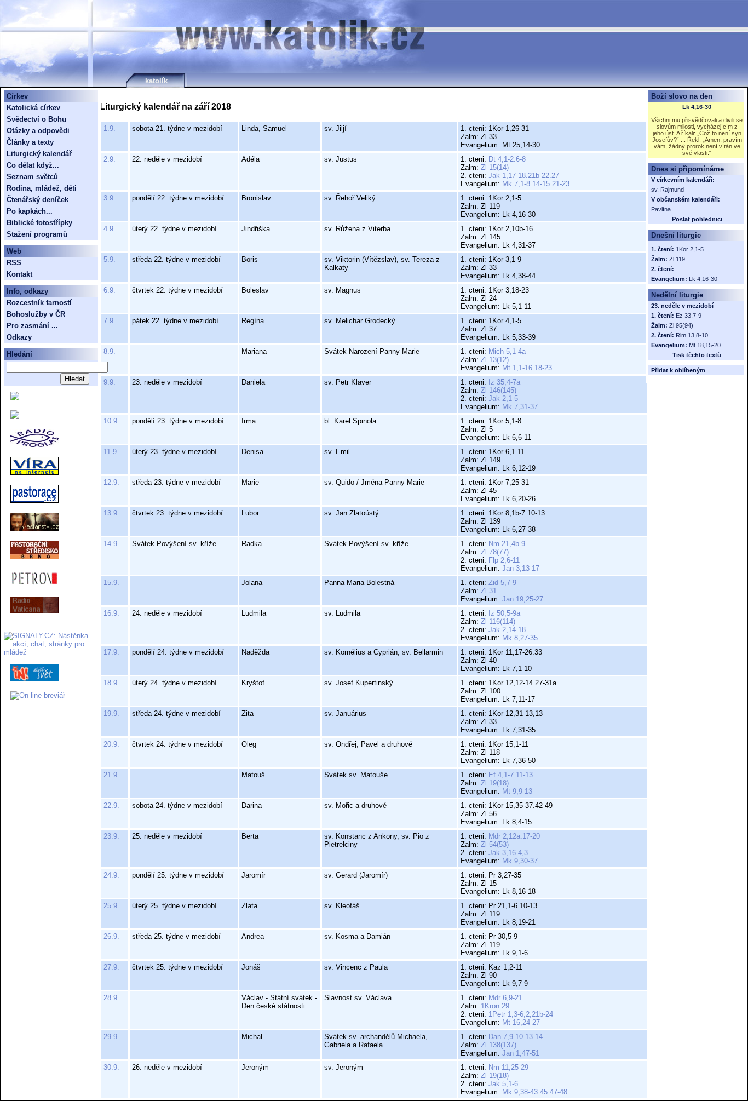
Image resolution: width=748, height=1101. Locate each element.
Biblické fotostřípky (39, 223)
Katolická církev (33, 108)
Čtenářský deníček (37, 200)
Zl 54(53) (495, 844)
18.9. (111, 683)
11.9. (111, 452)
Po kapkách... (30, 211)
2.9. (109, 159)
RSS (14, 263)
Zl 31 (489, 591)
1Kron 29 (495, 1006)
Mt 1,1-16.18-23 (527, 368)
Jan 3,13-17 (520, 568)
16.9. (111, 613)
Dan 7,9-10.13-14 (515, 1037)
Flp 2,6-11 (504, 560)
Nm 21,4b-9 (506, 544)
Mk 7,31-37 (520, 407)
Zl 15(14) (495, 167)
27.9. (111, 967)
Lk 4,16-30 (696, 107)
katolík (156, 81)
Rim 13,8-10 (692, 335)
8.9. (109, 351)
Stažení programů (37, 234)
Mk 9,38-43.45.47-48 (534, 1092)
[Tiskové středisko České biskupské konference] (14, 416)
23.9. (111, 836)
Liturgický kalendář (39, 154)
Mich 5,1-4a (507, 351)
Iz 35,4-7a (504, 382)
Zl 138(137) (498, 1045)
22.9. (111, 805)
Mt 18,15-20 (705, 345)
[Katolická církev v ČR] (14, 398)
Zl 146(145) (498, 390)
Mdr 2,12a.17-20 (514, 836)
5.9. (109, 259)
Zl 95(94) (681, 325)
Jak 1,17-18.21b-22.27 (523, 175)
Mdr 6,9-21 (505, 998)
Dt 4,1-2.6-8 (507, 159)
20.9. (111, 744)
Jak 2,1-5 (503, 398)
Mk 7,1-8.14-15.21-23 (535, 184)
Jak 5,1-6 (503, 1084)
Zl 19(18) (495, 783)
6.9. (109, 290)
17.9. (111, 652)
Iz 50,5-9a (504, 613)
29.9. (111, 1037)
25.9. (111, 906)
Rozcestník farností (39, 303)
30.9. (111, 1067)
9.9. (109, 382)
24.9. (111, 875)
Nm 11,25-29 (508, 1067)
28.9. (111, 998)
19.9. (111, 713)
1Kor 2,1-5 (690, 249)
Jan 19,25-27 (522, 599)
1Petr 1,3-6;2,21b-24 (520, 1014)
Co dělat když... (33, 165)
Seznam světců (32, 177)
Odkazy (19, 337)
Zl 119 (677, 259)
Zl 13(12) (495, 359)
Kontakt (19, 274)
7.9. (109, 321)
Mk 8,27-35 (520, 638)
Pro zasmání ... (32, 326)
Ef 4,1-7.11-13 (510, 775)
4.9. (109, 229)
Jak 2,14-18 (507, 630)
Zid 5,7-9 (502, 582)
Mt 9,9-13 (517, 791)
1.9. (109, 128)
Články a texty (30, 142)
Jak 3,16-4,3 (508, 852)
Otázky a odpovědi (38, 131)
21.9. (111, 775)
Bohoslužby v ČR (36, 314)
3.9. (109, 198)
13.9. (111, 513)
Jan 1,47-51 (520, 1053)
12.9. (111, 482)
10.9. (111, 421)
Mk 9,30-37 (520, 861)
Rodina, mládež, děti (42, 188)
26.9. (111, 936)
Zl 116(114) (498, 621)
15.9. (111, 582)
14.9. (111, 544)
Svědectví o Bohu (36, 119)
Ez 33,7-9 (688, 315)
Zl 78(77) (495, 552)
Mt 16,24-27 (521, 1022)
